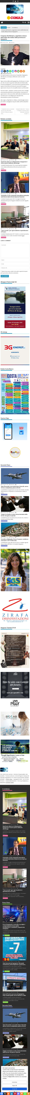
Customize (14, 1082)
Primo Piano (7, 935)
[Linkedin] (7, 71)
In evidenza (3, 104)
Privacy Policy (9, 779)
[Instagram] (15, 71)
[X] (4, 71)
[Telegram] (13, 71)
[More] (24, 71)
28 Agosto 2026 (5, 228)
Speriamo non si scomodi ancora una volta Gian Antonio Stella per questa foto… (7, 111)
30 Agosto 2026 (5, 160)
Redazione (12, 42)
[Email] (18, 71)
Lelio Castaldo (15, 961)
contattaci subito (10, 782)
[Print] (21, 71)
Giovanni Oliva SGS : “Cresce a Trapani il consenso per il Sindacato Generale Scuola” (22, 111)
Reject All (14, 1085)
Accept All (14, 1089)
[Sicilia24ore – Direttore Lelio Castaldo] (2, 22)
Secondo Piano (4, 494)
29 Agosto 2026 (5, 193)
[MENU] (29, 22)
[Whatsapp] (10, 71)
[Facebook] (2, 71)
